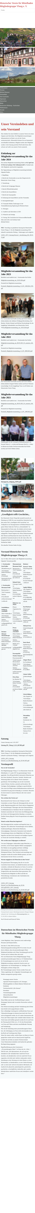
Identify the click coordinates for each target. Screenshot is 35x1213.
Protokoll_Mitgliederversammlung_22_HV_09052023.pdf (16, 351)
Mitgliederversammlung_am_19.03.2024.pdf (13, 280)
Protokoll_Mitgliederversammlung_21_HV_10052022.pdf (16, 411)
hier (20, 545)
